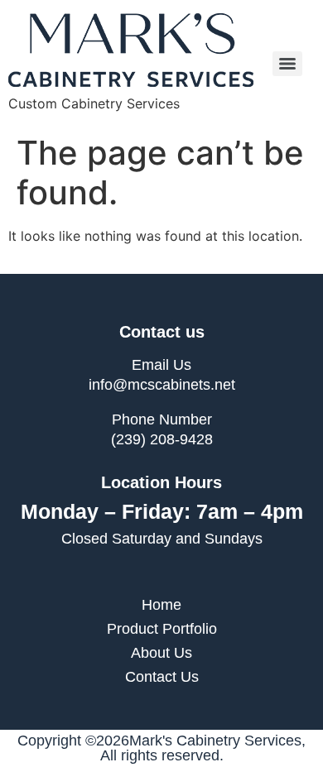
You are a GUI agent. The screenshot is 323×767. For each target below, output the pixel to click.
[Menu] (287, 63)
